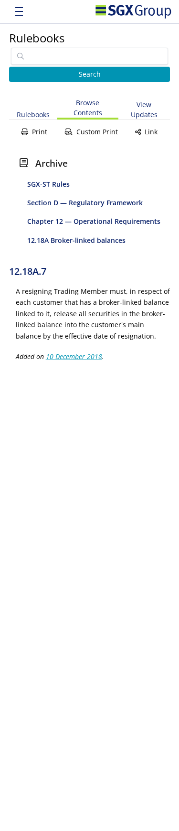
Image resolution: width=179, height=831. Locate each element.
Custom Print (97, 131)
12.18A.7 (27, 271)
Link (151, 131)
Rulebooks (36, 38)
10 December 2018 (74, 356)
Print (39, 131)
